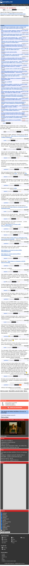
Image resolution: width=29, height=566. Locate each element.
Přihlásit (21, 4)
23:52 (20, 299)
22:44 (19, 211)
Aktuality (2, 438)
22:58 (19, 258)
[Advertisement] (14, 21)
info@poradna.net (18, 563)
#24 (28, 336)
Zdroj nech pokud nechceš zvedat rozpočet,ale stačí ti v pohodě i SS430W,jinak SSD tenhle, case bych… (13, 45)
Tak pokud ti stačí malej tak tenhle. (9, 52)
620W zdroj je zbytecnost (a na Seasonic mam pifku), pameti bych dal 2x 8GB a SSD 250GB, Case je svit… (15, 35)
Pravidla (3, 554)
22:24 (20, 185)
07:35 (19, 313)
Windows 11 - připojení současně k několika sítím (12, 455)
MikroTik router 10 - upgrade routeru (9, 460)
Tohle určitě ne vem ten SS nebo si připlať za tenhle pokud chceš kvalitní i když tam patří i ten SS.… (14, 75)
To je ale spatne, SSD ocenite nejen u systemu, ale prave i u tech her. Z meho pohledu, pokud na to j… (14, 110)
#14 (28, 234)
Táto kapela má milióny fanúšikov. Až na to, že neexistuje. (14, 452)
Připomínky (5, 529)
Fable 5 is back (4, 444)
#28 (28, 384)
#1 (28, 122)
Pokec (4, 530)
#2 (28, 131)
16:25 (19, 376)
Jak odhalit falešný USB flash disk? (9, 447)
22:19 (20, 169)
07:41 (17, 322)
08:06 (18, 347)
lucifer (5, 140)
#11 (28, 211)
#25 (28, 347)
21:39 (16, 140)
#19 (28, 281)
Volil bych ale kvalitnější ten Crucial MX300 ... (11, 120)
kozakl (4, 123)
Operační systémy (7, 521)
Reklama (3, 555)
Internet (4, 520)
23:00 (20, 265)
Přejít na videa (3, 436)
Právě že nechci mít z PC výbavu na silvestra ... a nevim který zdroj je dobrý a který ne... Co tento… (14, 66)
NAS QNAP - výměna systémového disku (10, 456)
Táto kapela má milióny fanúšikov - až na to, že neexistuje (12, 419)
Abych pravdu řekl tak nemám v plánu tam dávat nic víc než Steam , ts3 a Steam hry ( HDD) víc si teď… (14, 92)
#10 (28, 202)
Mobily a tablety (6, 526)
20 (18, 447)
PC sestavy (21, 9)
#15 (28, 243)
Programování (6, 519)
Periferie (4, 514)
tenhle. (15, 188)
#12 (28, 218)
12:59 (20, 360)
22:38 (20, 202)
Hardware (5, 513)
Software (4, 517)
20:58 (12, 123)
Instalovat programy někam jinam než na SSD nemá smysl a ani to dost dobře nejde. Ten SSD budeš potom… (14, 88)
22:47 (17, 218)
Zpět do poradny (4, 391)
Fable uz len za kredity (6, 440)
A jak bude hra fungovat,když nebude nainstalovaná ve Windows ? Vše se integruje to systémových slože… (13, 103)
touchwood (6, 336)
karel (5, 281)
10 (20, 456)
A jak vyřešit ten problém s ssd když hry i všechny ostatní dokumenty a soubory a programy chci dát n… (14, 85)
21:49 (17, 157)
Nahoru (25, 391)
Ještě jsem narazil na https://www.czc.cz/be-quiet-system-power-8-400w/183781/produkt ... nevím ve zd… (14, 72)
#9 (28, 191)
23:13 (18, 281)
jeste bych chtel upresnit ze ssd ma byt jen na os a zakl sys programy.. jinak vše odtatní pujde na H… (14, 49)
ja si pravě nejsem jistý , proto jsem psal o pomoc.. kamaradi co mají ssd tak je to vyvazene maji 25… (15, 55)
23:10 (19, 271)
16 (25, 445)
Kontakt (3, 559)
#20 (28, 290)
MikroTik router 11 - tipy (6, 458)
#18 (28, 271)
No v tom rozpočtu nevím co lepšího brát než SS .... (13, 68)
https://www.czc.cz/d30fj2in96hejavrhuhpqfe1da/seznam (13, 13)
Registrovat (25, 4)
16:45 (20, 384)
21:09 (22, 131)
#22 (28, 313)
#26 (28, 360)
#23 (28, 321)
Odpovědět (26, 16)
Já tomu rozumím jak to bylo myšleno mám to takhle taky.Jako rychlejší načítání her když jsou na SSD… (13, 113)
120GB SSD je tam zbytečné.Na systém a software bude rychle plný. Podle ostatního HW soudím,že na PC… (13, 27)
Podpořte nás (3, 400)
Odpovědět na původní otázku (16, 391)
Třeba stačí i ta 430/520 (6, 81)
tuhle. (26, 173)
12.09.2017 (14, 9)
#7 (28, 176)
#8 (28, 185)
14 (1, 453)
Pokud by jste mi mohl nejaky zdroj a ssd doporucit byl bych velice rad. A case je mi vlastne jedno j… (14, 42)
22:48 (19, 228)
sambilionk (6, 169)
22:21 (19, 176)
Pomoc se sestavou (8, 8)
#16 (28, 258)
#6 (28, 169)
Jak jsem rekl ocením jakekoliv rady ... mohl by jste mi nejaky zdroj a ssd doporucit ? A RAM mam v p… (13, 38)
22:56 (20, 243)
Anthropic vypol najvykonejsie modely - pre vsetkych (13, 445)
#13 (28, 228)
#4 (28, 149)
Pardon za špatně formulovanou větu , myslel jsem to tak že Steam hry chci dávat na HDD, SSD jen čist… (14, 99)
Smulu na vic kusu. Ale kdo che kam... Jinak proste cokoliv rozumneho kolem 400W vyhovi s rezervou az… (14, 62)
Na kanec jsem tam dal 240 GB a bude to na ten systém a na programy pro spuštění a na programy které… (14, 117)
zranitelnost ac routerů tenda (7, 442)
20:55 (18, 9)
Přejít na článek (4, 417)
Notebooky (5, 527)
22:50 (19, 234)
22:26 (19, 191)
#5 (28, 157)
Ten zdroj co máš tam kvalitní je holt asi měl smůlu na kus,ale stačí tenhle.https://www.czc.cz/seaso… (13, 58)
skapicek (5, 157)
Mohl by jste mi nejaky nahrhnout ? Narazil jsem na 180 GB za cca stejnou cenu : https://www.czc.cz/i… (14, 31)
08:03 (19, 336)
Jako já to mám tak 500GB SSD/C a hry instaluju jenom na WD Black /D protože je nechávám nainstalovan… (14, 95)
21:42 (22, 149)
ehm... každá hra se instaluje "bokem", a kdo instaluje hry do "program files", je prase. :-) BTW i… (14, 106)
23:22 (16, 290)
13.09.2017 (15, 313)
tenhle (15, 173)
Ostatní (4, 524)
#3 (28, 140)
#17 (28, 265)
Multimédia (5, 516)
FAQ (2, 558)
